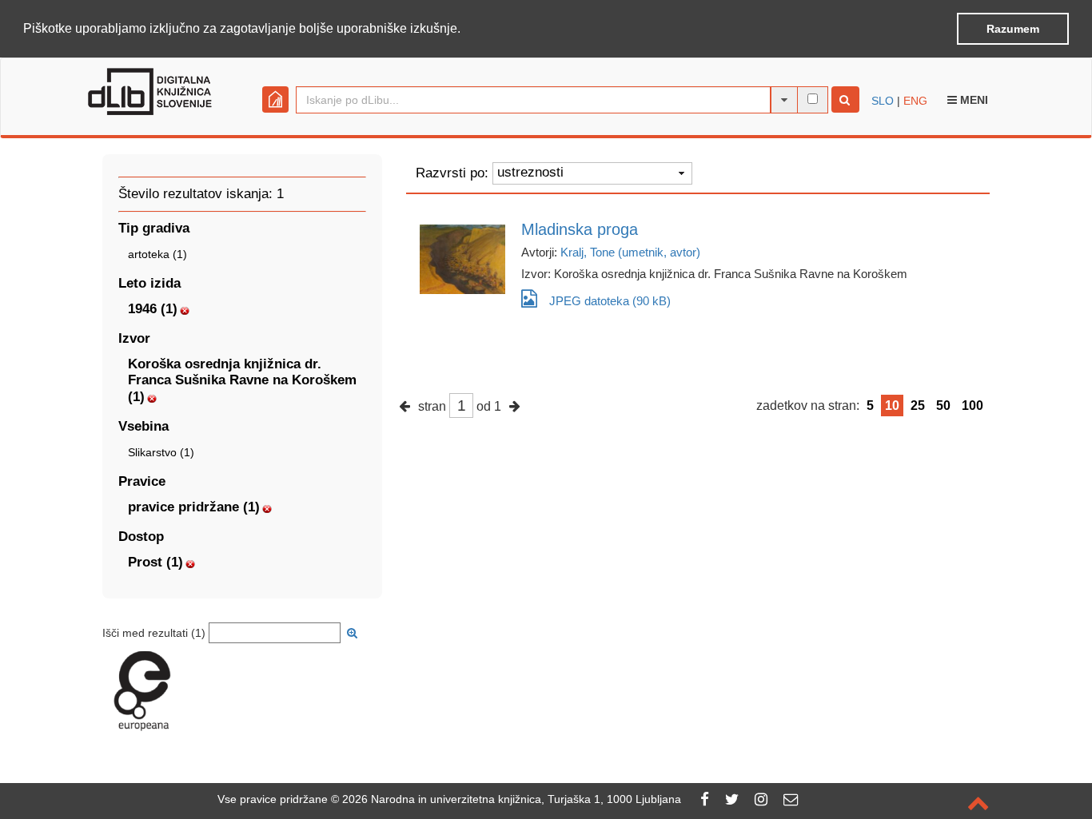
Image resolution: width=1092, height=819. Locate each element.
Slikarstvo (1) (161, 452)
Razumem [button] (1012, 28)
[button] (466, 29)
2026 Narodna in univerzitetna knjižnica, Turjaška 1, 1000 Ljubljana (511, 799)
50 (943, 405)
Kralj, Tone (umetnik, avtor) (630, 252)
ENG (915, 100)
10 (892, 405)
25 (918, 405)
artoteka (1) (157, 254)
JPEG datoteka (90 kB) (610, 301)
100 (972, 405)
